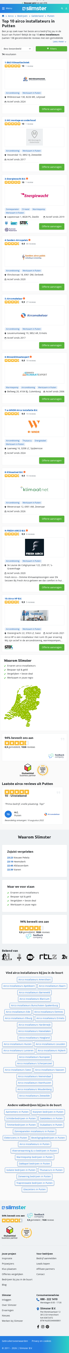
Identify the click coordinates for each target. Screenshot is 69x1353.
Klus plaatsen (9, 1268)
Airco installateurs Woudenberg (34, 1089)
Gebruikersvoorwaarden (15, 1340)
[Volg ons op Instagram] (42, 1326)
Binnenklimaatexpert (18, 357)
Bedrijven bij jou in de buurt (17, 1279)
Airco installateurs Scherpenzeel (34, 1063)
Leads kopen (43, 1263)
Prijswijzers (8, 1263)
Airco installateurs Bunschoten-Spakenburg (34, 1005)
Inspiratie (7, 1258)
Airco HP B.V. (15, 598)
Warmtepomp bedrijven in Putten (35, 1157)
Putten (50, 15)
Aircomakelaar (14, 298)
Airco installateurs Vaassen (49, 1069)
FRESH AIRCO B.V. (16, 530)
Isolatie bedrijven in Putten (20, 1169)
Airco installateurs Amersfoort (34, 979)
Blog (4, 1284)
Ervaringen (8, 1310)
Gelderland (37, 15)
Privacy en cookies (41, 1340)
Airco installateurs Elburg (18, 1018)
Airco (10, 15)
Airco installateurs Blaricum (34, 998)
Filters (53, 48)
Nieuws (6, 1315)
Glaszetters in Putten (34, 1189)
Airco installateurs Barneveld (34, 992)
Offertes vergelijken (12, 1274)
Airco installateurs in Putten (35, 1144)
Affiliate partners (45, 1268)
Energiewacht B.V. (16, 179)
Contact (40, 1274)
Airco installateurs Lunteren (19, 1050)
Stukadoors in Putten (51, 1124)
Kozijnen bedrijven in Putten (48, 1111)
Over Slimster (9, 1304)
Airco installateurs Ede (18, 1011)
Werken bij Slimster (12, 1320)
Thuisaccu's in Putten (51, 1169)
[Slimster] (4, 16)
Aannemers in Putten (17, 1111)
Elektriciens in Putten (15, 1137)
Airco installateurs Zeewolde (34, 1095)
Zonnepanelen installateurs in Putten (34, 1131)
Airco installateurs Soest (18, 1069)
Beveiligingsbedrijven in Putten (48, 1137)
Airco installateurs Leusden (50, 1044)
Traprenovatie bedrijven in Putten (34, 1182)
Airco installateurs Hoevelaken (34, 1031)
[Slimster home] (34, 8)
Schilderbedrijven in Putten (21, 1118)
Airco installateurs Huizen (18, 1044)
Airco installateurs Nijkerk (51, 1050)
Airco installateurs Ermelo (50, 1018)
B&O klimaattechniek (18, 62)
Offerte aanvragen (52, 109)
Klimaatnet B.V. (15, 472)
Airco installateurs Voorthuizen (34, 1082)
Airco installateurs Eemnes (48, 1011)
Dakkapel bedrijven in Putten (34, 1163)
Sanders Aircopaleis (17, 240)
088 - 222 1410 (48, 1299)
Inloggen (6, 1299)
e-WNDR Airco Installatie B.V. (22, 410)
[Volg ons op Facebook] (38, 1326)
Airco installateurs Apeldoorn (19, 985)
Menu (9, 8)
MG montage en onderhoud (21, 120)
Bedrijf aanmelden (46, 1258)
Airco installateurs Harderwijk (35, 1024)
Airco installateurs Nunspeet (34, 1056)
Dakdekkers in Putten (51, 1118)
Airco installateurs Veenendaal (34, 1076)
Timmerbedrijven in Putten (21, 1124)
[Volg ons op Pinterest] (47, 1326)
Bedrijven (22, 15)
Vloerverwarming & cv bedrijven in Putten (34, 1150)
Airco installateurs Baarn (52, 985)
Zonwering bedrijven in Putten (34, 1176)
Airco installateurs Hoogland (34, 1037)
